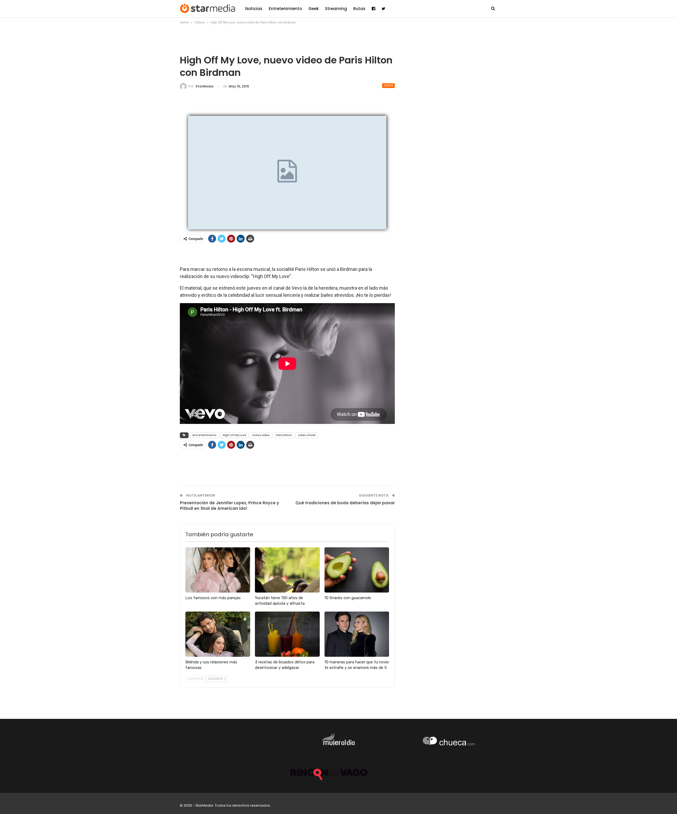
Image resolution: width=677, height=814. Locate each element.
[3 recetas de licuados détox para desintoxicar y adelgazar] (287, 634)
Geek (313, 8)
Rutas (359, 8)
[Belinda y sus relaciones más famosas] (217, 634)
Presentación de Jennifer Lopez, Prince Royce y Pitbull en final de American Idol (229, 505)
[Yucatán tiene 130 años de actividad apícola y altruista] (287, 570)
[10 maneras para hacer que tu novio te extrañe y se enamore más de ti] (356, 634)
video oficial (306, 435)
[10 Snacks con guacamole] (356, 570)
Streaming (336, 8)
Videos (388, 85)
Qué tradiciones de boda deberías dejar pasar (345, 503)
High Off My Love (234, 435)
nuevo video (261, 435)
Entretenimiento (285, 8)
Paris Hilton (284, 435)
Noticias (253, 8)
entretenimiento (204, 435)
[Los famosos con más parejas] (217, 570)
